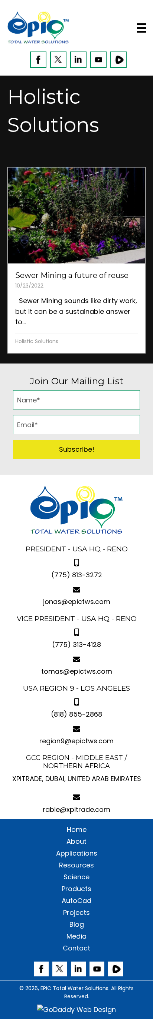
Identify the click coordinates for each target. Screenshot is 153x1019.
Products (76, 889)
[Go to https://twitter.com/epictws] (58, 60)
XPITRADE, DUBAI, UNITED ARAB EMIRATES (76, 778)
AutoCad (76, 900)
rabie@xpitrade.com (76, 809)
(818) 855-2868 (76, 714)
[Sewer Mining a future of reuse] (76, 260)
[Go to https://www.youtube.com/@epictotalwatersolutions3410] (98, 60)
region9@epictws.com (76, 741)
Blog (76, 924)
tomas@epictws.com (76, 671)
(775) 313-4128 (76, 644)
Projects (76, 912)
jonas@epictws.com (76, 601)
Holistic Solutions (36, 341)
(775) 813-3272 (76, 575)
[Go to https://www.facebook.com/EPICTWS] (38, 60)
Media (76, 936)
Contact (76, 948)
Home (77, 829)
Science (76, 877)
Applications (76, 853)
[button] (76, 449)
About (76, 841)
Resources (76, 865)
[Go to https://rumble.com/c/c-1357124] (118, 60)
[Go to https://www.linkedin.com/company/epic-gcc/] (78, 60)
